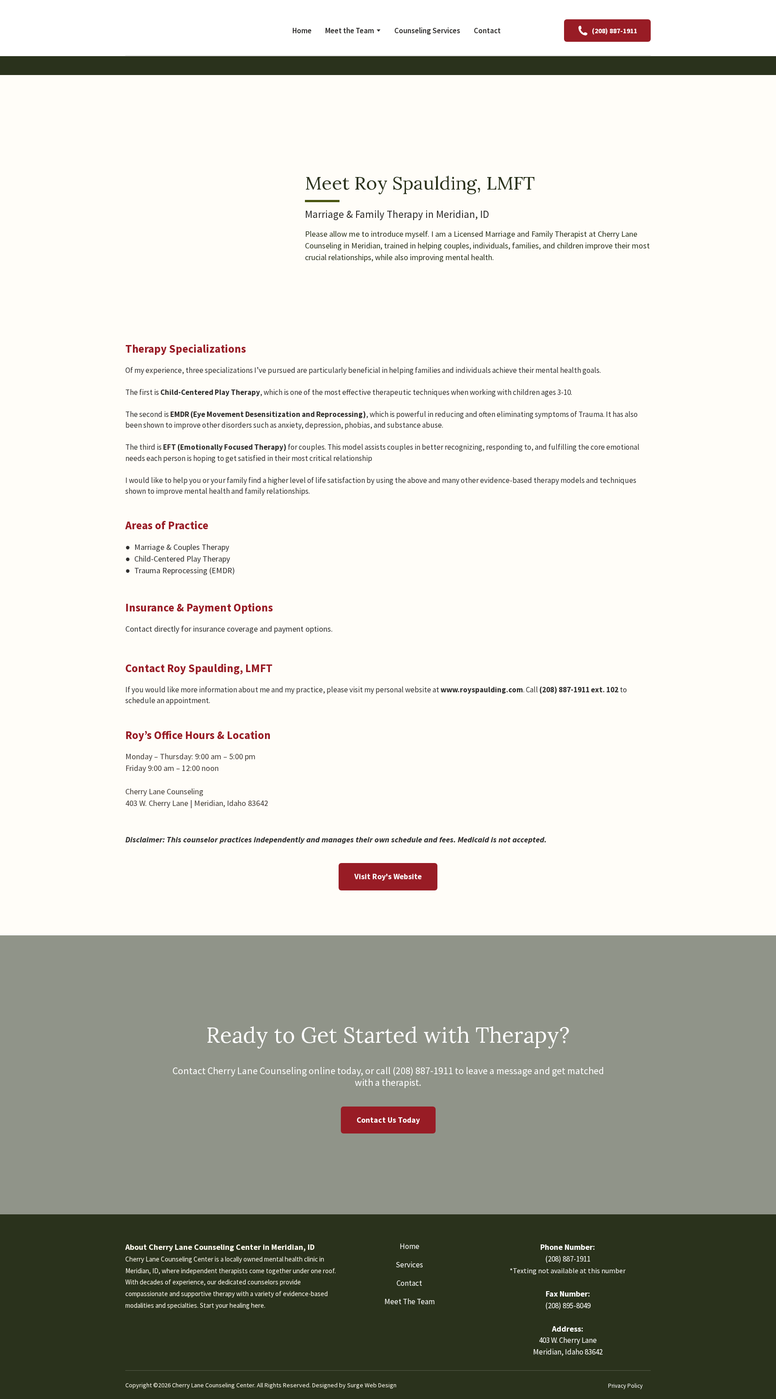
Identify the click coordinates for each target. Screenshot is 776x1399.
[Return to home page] (183, 30)
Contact (487, 30)
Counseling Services (427, 30)
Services (409, 1265)
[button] (607, 30)
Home (302, 30)
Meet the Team (349, 30)
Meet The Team (409, 1301)
